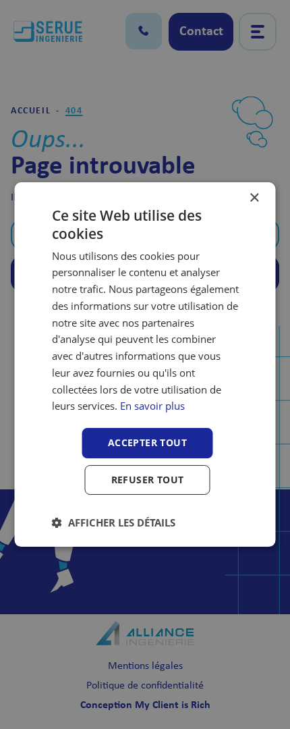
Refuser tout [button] (147, 479)
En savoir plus (152, 405)
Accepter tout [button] (147, 442)
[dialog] (145, 364)
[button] (113, 522)
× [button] (254, 198)
